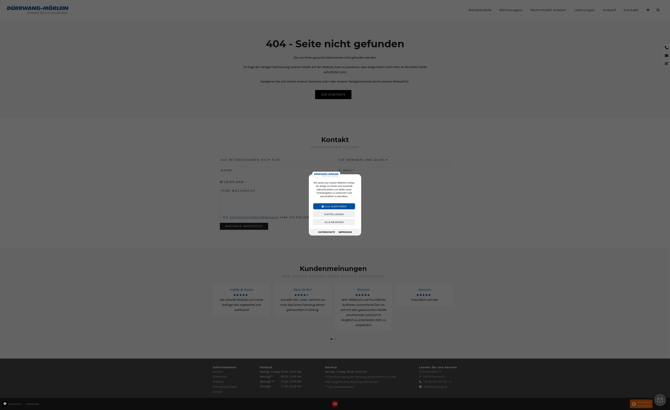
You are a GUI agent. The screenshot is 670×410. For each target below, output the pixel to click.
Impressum (345, 232)
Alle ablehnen (334, 222)
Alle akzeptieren (335, 206)
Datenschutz (326, 232)
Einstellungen (334, 214)
